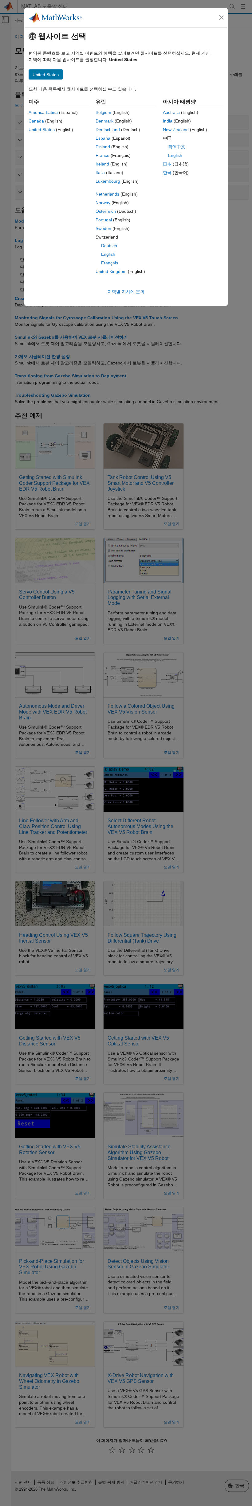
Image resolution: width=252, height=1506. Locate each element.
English (108, 254)
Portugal (104, 219)
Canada (36, 121)
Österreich (106, 211)
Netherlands (107, 194)
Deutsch (109, 245)
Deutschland (108, 129)
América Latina (43, 112)
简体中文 (176, 146)
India (167, 121)
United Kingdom (111, 271)
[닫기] (221, 17)
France (102, 155)
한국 (167, 172)
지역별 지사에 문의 (126, 291)
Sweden (103, 228)
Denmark (104, 121)
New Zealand (176, 129)
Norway (103, 202)
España (103, 138)
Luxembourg (108, 181)
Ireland (102, 163)
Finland (103, 146)
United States (42, 129)
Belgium (103, 112)
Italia (100, 172)
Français (109, 262)
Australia (171, 112)
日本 (167, 163)
